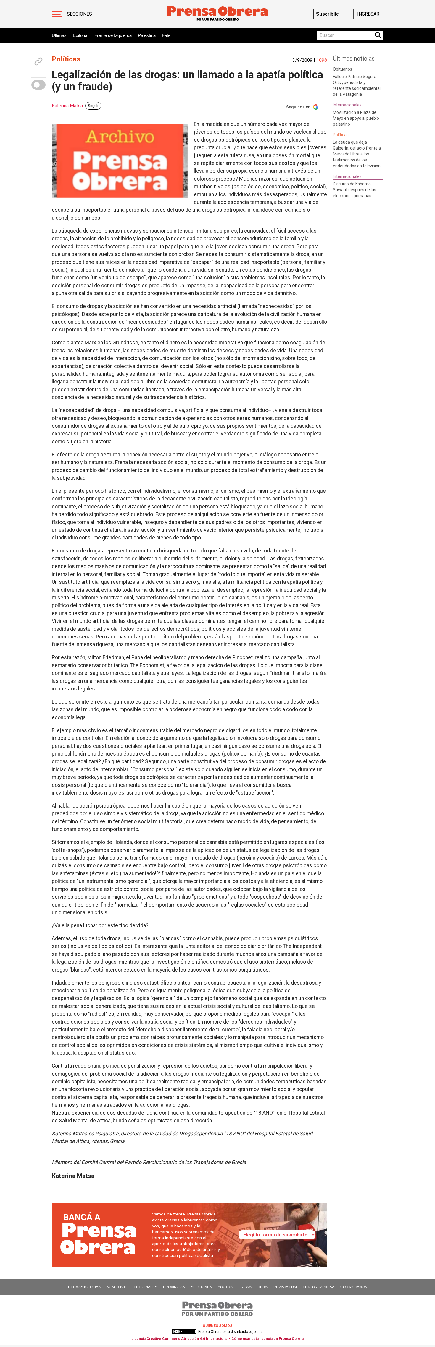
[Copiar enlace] (38, 61)
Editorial (80, 35)
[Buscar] (378, 35)
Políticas (66, 59)
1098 (321, 60)
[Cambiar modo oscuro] (38, 85)
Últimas (59, 35)
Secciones (79, 14)
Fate (166, 35)
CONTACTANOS (353, 1287)
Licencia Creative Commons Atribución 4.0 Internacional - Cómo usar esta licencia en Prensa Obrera (217, 1339)
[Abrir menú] (57, 14)
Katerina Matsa (67, 105)
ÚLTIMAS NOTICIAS (84, 1287)
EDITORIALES (145, 1287)
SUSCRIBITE (117, 1287)
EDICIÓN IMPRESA (318, 1287)
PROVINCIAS (174, 1287)
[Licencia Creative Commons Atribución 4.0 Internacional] (184, 1331)
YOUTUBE (226, 1287)
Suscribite (327, 14)
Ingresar (368, 14)
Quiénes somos (217, 1326)
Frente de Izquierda (113, 35)
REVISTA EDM (285, 1287)
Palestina (147, 35)
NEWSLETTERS (254, 1287)
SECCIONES (201, 1287)
